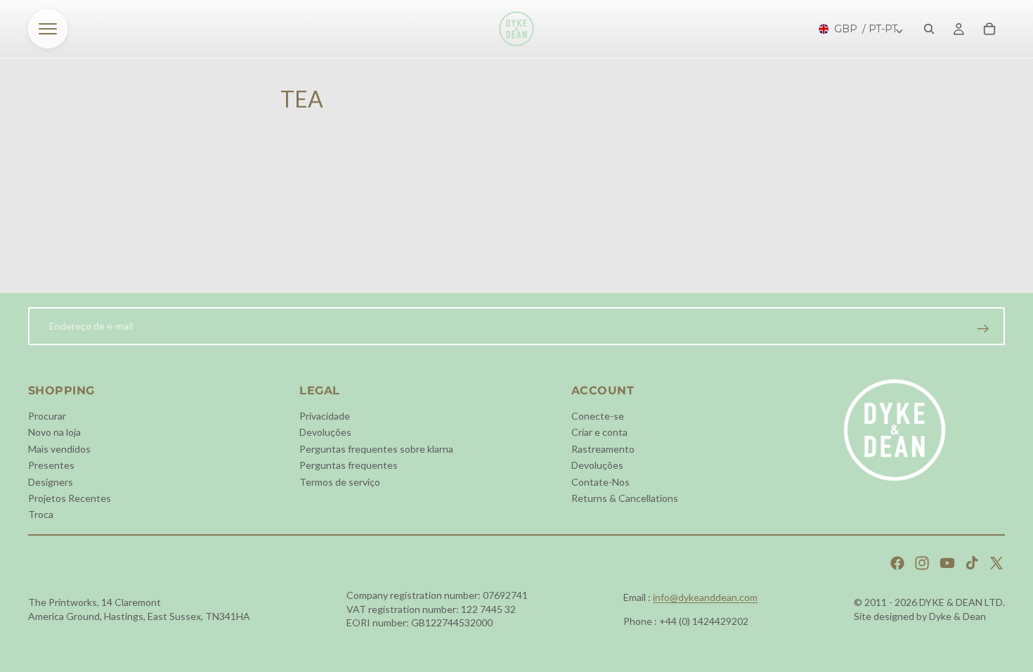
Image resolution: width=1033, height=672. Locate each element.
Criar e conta (599, 432)
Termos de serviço (339, 481)
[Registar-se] (983, 329)
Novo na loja (54, 432)
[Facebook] (897, 563)
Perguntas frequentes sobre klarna (376, 448)
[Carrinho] (989, 28)
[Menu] (47, 29)
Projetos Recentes (69, 497)
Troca (40, 514)
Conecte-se (597, 415)
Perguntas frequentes (348, 465)
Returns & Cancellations (624, 497)
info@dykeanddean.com (705, 597)
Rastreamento (603, 448)
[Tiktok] (971, 563)
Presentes (51, 465)
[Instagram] (922, 563)
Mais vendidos (59, 448)
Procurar (47, 415)
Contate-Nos (600, 481)
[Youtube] (947, 563)
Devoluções (325, 432)
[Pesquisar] (929, 28)
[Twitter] (996, 563)
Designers (50, 481)
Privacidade (324, 415)
